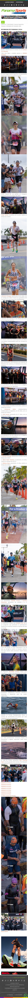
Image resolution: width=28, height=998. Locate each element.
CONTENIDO (10, 24)
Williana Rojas (6, 463)
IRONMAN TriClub (14, 671)
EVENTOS (3, 24)
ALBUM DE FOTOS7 (6, 794)
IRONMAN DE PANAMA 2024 (11, 29)
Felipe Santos (4, 215)
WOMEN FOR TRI (20, 623)
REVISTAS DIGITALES (14, 986)
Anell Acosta (6, 414)
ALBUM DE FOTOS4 (6, 788)
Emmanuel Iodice (10, 409)
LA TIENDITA (10, 994)
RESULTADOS (4, 931)
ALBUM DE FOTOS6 (6, 792)
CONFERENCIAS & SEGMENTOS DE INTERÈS (15, 988)
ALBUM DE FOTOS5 (6, 790)
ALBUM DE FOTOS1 (6, 783)
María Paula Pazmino (8, 459)
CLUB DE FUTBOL (18, 994)
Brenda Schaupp (6, 296)
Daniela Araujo (15, 600)
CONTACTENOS (19, 2)
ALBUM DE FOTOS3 (6, 786)
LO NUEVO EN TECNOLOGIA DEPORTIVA (14, 985)
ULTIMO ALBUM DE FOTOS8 (8, 795)
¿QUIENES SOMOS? (9, 2)
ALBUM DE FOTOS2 (6, 784)
